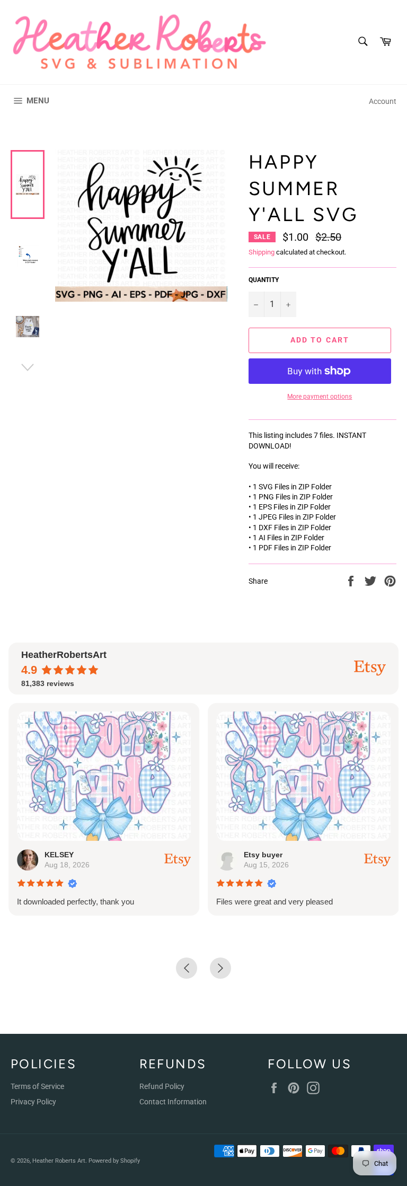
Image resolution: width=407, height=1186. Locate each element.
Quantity (264, 280)
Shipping (262, 252)
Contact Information (173, 1101)
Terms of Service (37, 1086)
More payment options (319, 396)
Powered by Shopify (114, 1160)
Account (382, 101)
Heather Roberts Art (58, 1160)
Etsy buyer (263, 854)
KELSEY (59, 854)
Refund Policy (161, 1086)
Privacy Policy (33, 1101)
